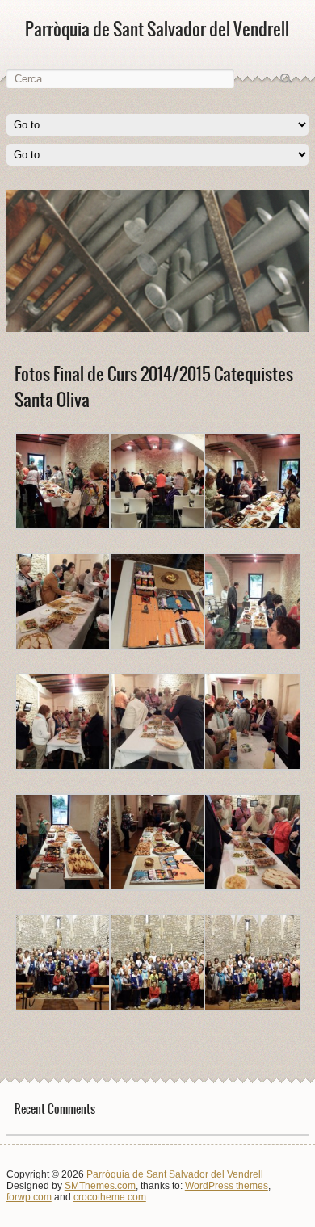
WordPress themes (226, 1185)
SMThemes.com (100, 1185)
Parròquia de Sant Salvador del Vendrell (174, 1174)
